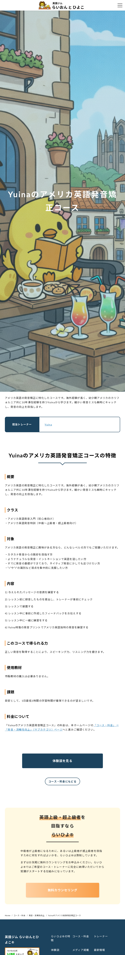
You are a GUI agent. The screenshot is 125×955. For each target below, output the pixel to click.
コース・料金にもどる (62, 781)
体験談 (55, 950)
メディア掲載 (80, 950)
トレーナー (101, 936)
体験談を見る (62, 761)
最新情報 (99, 950)
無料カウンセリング (62, 890)
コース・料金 (80, 936)
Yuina (48, 424)
